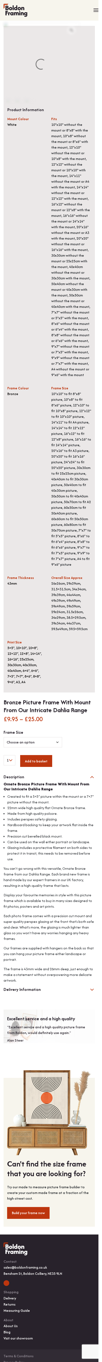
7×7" (19, 676)
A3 (18, 681)
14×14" (35, 653)
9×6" (10, 681)
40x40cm (14, 670)
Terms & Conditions (18, 1355)
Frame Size (13, 732)
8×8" (36, 676)
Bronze (12, 393)
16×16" (12, 659)
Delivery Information (22, 989)
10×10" (21, 647)
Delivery (10, 1298)
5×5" (10, 647)
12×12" (12, 653)
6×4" (26, 670)
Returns (9, 1304)
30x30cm (14, 664)
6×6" (34, 670)
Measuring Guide (17, 1310)
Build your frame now (28, 1212)
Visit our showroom (18, 1338)
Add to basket (36, 761)
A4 (23, 681)
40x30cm (29, 664)
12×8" (24, 653)
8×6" (28, 676)
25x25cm (26, 659)
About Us (11, 1325)
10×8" (32, 647)
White (12, 124)
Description (14, 777)
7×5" (10, 676)
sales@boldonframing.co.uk (25, 1267)
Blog (7, 1332)
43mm (12, 583)
